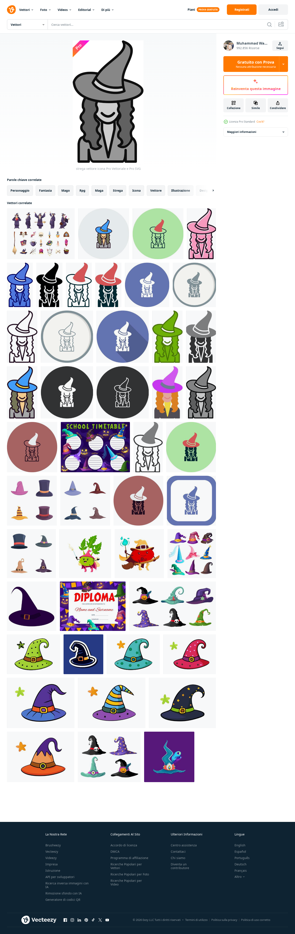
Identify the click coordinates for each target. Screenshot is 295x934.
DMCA (114, 851)
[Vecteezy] (11, 9)
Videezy (51, 858)
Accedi (273, 9)
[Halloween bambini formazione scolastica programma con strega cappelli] (95, 447)
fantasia (45, 190)
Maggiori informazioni (241, 132)
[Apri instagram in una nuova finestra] (72, 920)
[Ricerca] (269, 24)
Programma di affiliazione (129, 858)
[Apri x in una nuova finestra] (100, 920)
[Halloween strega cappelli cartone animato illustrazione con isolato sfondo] (83, 654)
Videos (63, 10)
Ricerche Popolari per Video (126, 882)
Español (240, 851)
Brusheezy (53, 845)
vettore (156, 190)
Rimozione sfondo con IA (63, 893)
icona (136, 190)
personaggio (19, 190)
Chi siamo (178, 858)
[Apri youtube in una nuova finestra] (107, 920)
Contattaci (178, 851)
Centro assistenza (184, 845)
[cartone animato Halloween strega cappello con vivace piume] (169, 757)
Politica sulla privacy (224, 920)
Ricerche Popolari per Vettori (126, 866)
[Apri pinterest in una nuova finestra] (86, 920)
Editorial (84, 10)
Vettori (24, 10)
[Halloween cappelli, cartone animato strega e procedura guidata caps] (191, 553)
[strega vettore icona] (103, 233)
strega (118, 190)
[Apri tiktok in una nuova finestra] (93, 920)
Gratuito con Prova (256, 64)
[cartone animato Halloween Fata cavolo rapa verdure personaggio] (85, 553)
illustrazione (180, 190)
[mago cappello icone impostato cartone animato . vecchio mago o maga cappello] (31, 553)
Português (242, 858)
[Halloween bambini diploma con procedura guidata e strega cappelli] (93, 606)
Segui (280, 48)
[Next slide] (209, 190)
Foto (43, 10)
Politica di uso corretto (255, 920)
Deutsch (241, 864)
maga (99, 190)
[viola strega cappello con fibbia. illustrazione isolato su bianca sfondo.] (31, 606)
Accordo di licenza (123, 845)
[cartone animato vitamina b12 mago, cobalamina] (139, 553)
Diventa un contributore (180, 866)
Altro (238, 876)
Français (241, 870)
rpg (82, 190)
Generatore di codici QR (62, 900)
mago (65, 190)
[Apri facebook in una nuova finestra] (65, 920)
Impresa (51, 864)
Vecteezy (51, 851)
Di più (105, 10)
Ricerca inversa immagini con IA (67, 885)
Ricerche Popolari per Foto (129, 874)
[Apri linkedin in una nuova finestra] (79, 920)
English (240, 845)
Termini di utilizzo (196, 920)
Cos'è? (260, 121)
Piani (191, 9)
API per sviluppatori (59, 877)
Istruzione (52, 870)
